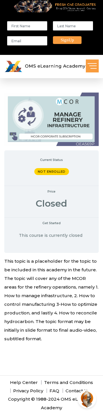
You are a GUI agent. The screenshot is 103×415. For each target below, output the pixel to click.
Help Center (24, 382)
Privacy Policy (28, 390)
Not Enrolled (52, 172)
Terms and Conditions (68, 382)
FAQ (54, 390)
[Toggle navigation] (92, 65)
